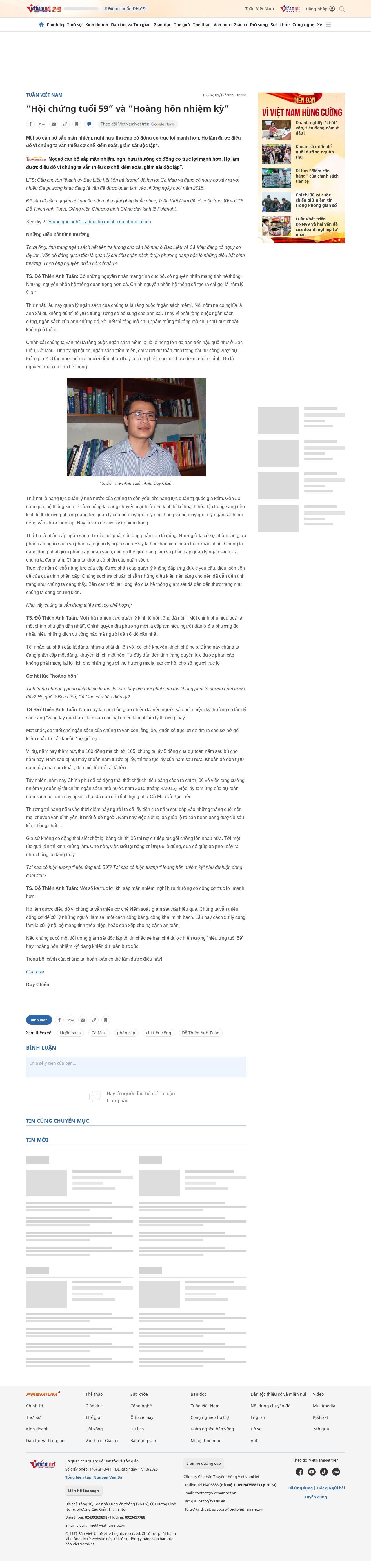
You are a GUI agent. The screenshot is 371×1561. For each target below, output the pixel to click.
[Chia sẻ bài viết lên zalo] (42, 124)
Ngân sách (70, 1032)
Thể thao (202, 25)
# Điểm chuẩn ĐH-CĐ (125, 8)
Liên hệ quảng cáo (203, 1463)
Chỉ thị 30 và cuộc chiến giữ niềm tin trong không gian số (316, 200)
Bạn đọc (198, 1394)
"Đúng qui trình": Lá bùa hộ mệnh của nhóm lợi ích (99, 221)
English (258, 1417)
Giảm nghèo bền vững (212, 1429)
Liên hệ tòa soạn (83, 1490)
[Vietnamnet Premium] (43, 1396)
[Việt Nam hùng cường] (302, 116)
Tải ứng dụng (300, 1488)
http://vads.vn (211, 1501)
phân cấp (126, 1032)
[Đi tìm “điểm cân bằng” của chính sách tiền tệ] (276, 178)
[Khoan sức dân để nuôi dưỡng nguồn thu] (276, 154)
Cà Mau (99, 1032)
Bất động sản (143, 1440)
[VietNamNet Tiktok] (324, 1474)
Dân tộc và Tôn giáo (131, 25)
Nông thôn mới (205, 1440)
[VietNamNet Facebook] (299, 1474)
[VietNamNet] (41, 24)
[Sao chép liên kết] (65, 124)
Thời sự (74, 25)
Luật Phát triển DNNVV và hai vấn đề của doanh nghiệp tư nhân (317, 226)
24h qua (321, 1429)
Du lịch (137, 1429)
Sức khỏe (280, 25)
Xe (319, 25)
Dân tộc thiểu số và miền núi (278, 1394)
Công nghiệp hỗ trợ (210, 1417)
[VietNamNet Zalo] (336, 1474)
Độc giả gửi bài (331, 1488)
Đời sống (259, 25)
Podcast (320, 1417)
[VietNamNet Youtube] (312, 1474)
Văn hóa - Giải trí (230, 25)
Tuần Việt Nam (259, 8)
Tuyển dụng (315, 1497)
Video (318, 1394)
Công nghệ (303, 25)
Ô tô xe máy (141, 1417)
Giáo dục (162, 25)
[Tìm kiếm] (341, 8)
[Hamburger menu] (328, 24)
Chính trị (55, 25)
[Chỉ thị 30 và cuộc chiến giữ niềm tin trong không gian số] (276, 202)
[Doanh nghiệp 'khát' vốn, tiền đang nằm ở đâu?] (276, 130)
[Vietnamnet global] (290, 10)
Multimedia (324, 1405)
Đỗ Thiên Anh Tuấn (200, 1032)
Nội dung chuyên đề (270, 1405)
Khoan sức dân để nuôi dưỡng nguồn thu (315, 152)
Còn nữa (35, 971)
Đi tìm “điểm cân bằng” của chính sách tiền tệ (317, 176)
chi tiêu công (158, 1032)
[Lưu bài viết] (76, 124)
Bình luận (39, 1019)
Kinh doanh (96, 25)
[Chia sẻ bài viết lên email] (53, 124)
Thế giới (182, 25)
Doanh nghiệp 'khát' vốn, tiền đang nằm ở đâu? (317, 128)
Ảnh (255, 1440)
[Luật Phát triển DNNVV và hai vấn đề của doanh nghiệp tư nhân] (276, 226)
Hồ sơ (256, 1429)
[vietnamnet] (43, 11)
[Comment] (89, 124)
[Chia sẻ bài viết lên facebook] (30, 124)
